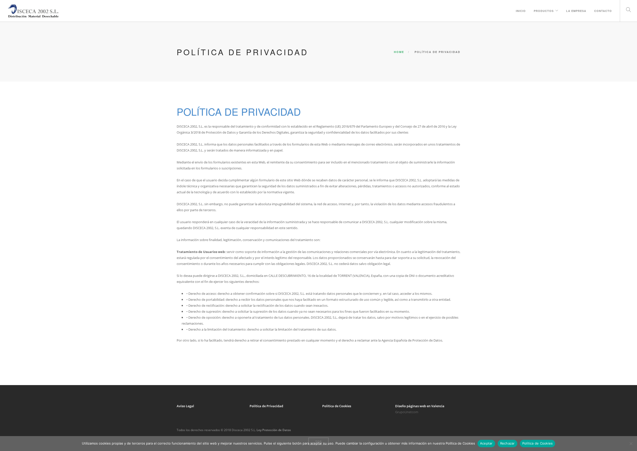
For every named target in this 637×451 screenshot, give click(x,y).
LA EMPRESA (576, 11)
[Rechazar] (630, 443)
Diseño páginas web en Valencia (419, 406)
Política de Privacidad (266, 406)
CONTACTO (603, 11)
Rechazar (507, 443)
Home (399, 52)
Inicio (521, 11)
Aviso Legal (185, 406)
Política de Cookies (336, 406)
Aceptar (486, 443)
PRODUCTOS (544, 11)
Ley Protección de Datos (274, 430)
